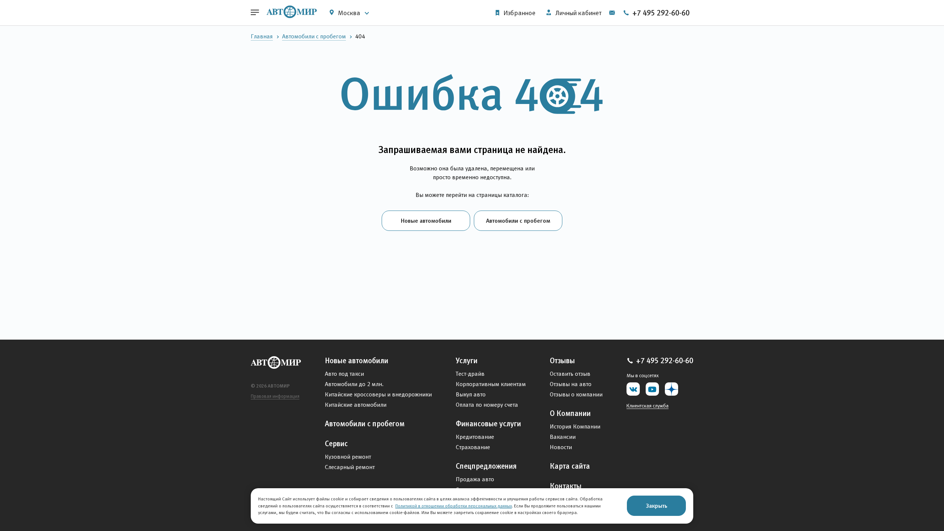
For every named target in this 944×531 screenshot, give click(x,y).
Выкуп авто (471, 394)
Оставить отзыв (570, 374)
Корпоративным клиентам (491, 384)
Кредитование (475, 437)
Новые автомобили (426, 220)
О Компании (570, 413)
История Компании (575, 426)
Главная (262, 36)
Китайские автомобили (355, 405)
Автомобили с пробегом (314, 36)
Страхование (473, 447)
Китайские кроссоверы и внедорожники (378, 394)
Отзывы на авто (570, 384)
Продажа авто (475, 479)
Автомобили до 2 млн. (354, 384)
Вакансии (563, 437)
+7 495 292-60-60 (660, 13)
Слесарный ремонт (350, 467)
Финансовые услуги (488, 424)
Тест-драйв (470, 374)
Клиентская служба (648, 406)
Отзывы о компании (576, 394)
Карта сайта (570, 466)
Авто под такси (344, 374)
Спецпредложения (486, 466)
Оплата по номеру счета (487, 405)
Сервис (336, 444)
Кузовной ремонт (348, 457)
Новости (561, 447)
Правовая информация (275, 396)
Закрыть (656, 505)
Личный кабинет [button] (577, 13)
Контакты (566, 486)
